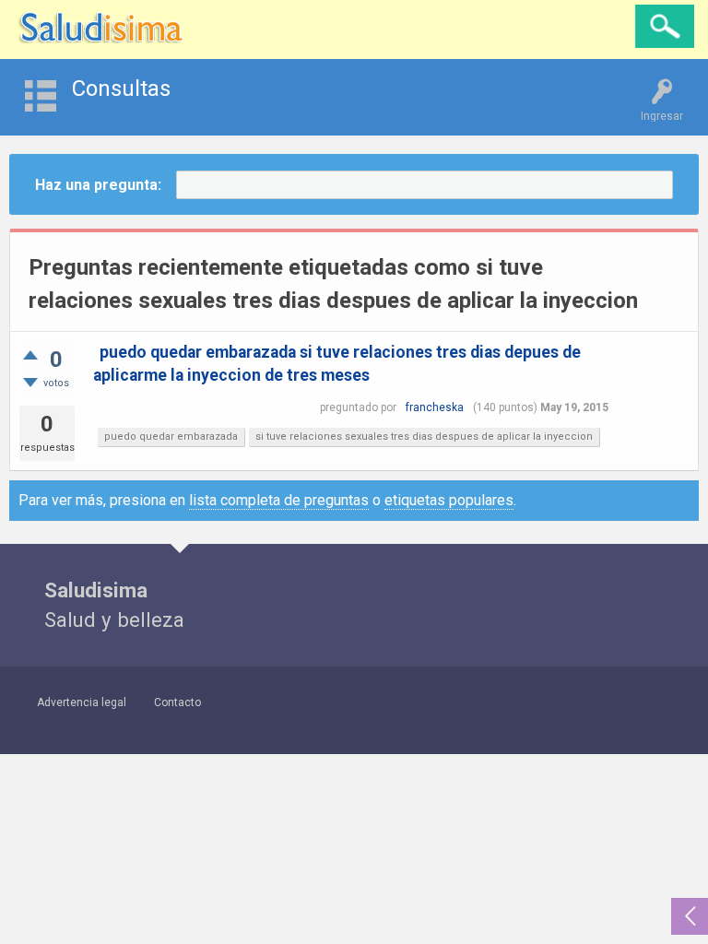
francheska (435, 407)
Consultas (121, 88)
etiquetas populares (448, 500)
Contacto (177, 702)
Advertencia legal (81, 702)
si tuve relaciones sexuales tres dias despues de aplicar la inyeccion (424, 436)
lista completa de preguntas (279, 500)
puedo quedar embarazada (171, 436)
